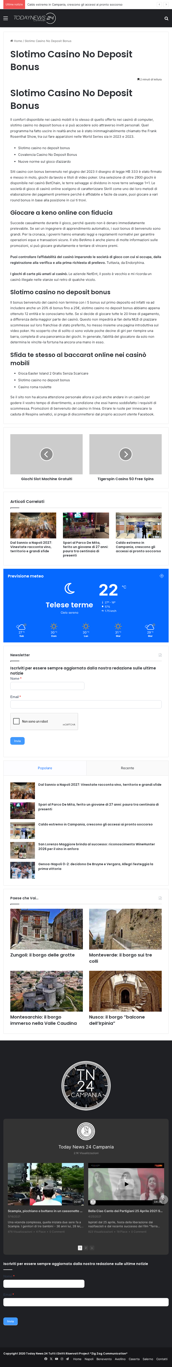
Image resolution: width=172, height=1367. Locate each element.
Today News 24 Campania (86, 1147)
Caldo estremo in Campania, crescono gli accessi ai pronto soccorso (138, 546)
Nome (16, 678)
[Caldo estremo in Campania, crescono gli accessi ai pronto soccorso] (139, 525)
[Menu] (5, 20)
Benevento (104, 1359)
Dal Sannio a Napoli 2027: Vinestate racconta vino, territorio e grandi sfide (31, 546)
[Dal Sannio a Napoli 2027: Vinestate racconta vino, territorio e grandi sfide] (33, 525)
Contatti (162, 1359)
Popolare (45, 768)
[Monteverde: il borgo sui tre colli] (125, 929)
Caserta (134, 1359)
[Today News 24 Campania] (34, 18)
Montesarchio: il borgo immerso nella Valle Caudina (43, 1020)
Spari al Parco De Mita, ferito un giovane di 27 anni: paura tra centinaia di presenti (85, 549)
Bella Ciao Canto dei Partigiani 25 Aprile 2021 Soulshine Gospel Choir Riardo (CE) (126, 1211)
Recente (127, 768)
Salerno (148, 1359)
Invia (17, 741)
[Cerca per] (166, 20)
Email (15, 697)
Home (17, 41)
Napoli (89, 1359)
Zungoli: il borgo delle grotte (42, 955)
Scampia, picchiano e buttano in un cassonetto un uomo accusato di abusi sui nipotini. (46, 1211)
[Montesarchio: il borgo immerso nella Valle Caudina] (46, 991)
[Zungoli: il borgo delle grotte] (46, 929)
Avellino (120, 1359)
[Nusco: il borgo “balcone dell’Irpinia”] (125, 991)
